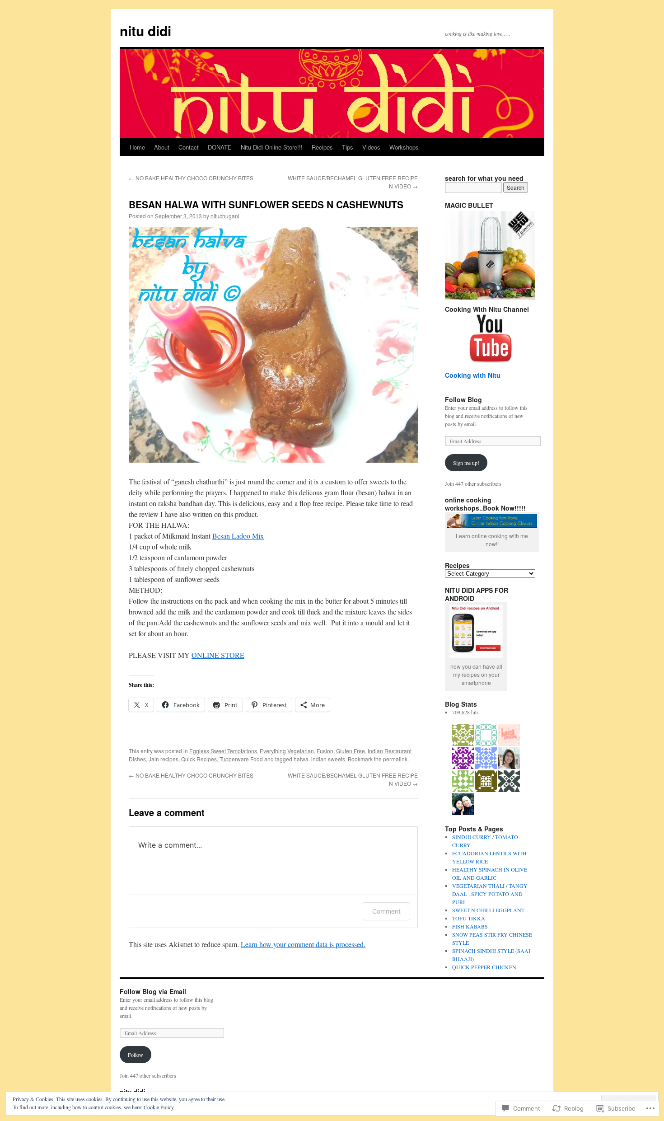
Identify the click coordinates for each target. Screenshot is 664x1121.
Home (137, 147)
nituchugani (224, 216)
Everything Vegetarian (287, 751)
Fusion (325, 751)
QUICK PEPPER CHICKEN (484, 967)
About (161, 147)
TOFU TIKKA (468, 918)
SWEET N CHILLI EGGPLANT (488, 910)
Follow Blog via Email (153, 991)
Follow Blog (463, 399)
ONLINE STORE (218, 655)
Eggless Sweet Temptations (223, 751)
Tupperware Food (241, 759)
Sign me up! (466, 462)
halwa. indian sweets (319, 759)
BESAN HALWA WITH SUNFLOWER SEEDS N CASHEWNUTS (266, 204)
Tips (347, 147)
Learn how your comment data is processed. (303, 944)
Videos (371, 147)
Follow (135, 1054)
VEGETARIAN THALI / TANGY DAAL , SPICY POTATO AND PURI (490, 893)
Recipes (322, 147)
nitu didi (145, 30)
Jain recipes (163, 759)
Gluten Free (350, 751)
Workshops (404, 147)
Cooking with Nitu (472, 375)
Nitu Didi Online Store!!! (272, 147)
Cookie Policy (159, 1107)
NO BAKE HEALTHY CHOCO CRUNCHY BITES (191, 178)
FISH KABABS (470, 926)
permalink (395, 759)
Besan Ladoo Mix (238, 535)
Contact (188, 147)
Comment (386, 911)
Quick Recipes (199, 759)
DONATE (220, 147)
